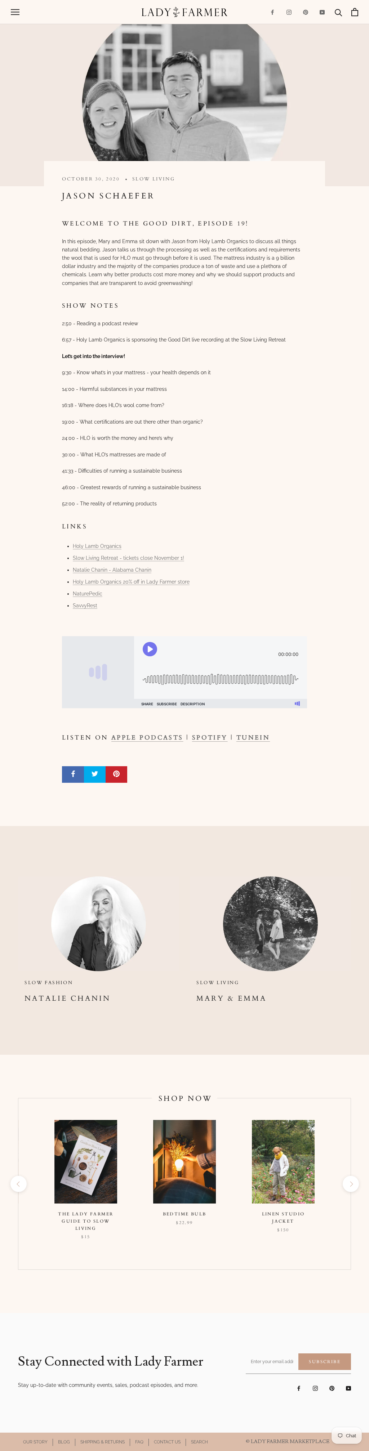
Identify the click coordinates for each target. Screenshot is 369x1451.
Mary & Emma (231, 998)
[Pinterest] (305, 12)
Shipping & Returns (102, 1442)
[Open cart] (354, 12)
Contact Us (167, 1442)
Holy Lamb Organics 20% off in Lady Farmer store (131, 582)
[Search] (338, 12)
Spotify (210, 737)
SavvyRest (85, 605)
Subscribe (325, 1362)
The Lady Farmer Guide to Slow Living (85, 1221)
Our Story (35, 1442)
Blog (64, 1442)
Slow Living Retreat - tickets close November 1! (128, 558)
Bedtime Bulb (184, 1214)
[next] (350, 1184)
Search (199, 1442)
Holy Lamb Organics (97, 546)
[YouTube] (322, 12)
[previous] (18, 1184)
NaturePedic (87, 594)
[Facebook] (272, 12)
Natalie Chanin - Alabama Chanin (112, 570)
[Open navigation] (15, 12)
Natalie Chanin (68, 998)
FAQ (139, 1442)
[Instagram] (289, 12)
